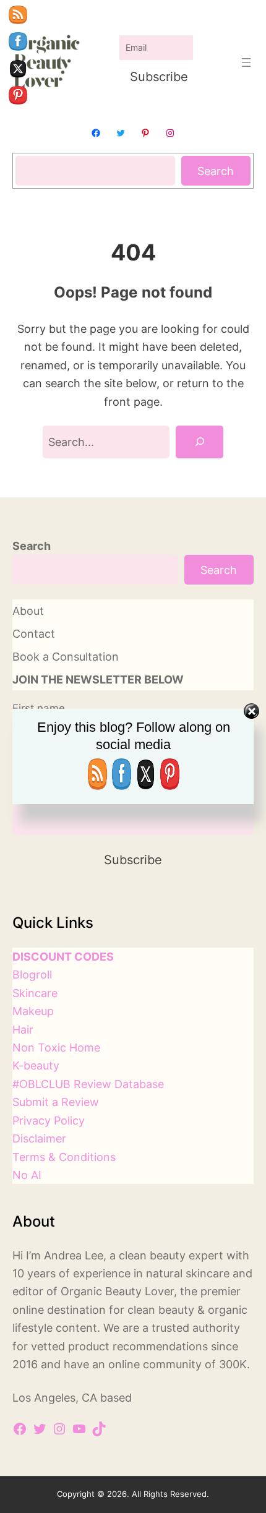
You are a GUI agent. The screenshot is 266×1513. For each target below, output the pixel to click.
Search (215, 171)
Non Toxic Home (56, 1047)
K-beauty (35, 1065)
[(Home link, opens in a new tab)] (46, 62)
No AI (26, 1174)
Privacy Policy (48, 1120)
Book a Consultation (65, 656)
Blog (24, 974)
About (28, 610)
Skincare (35, 993)
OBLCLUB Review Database (91, 1084)
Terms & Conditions (64, 1157)
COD (87, 956)
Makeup (33, 1011)
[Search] (199, 442)
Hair (22, 1029)
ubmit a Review (59, 1101)
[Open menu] (246, 62)
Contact (33, 633)
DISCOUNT (42, 956)
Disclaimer (39, 1138)
